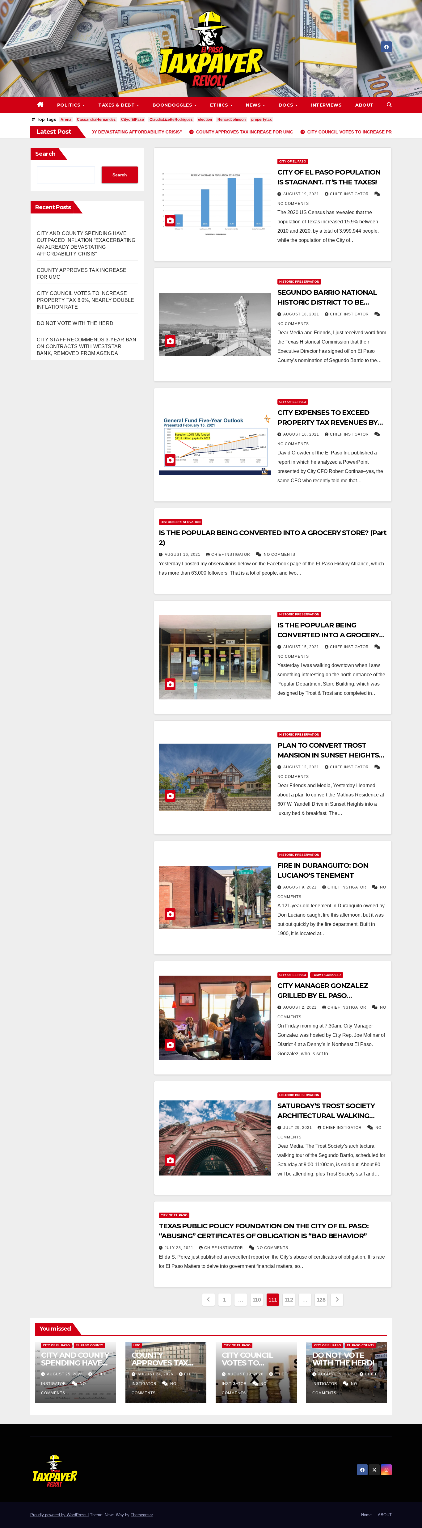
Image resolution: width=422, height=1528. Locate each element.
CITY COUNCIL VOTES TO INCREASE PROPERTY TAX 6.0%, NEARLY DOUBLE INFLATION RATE (85, 300)
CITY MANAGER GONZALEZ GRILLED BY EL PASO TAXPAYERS (322, 995)
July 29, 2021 (298, 1127)
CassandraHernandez (96, 119)
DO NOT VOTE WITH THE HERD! (76, 323)
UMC (136, 1345)
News (254, 105)
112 (289, 1300)
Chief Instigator (350, 194)
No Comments (293, 203)
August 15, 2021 (301, 647)
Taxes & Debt (117, 105)
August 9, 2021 (300, 887)
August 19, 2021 (301, 194)
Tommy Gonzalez (326, 975)
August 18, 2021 (301, 314)
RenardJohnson (231, 119)
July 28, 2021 (180, 1248)
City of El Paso (292, 161)
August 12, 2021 (301, 767)
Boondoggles (173, 105)
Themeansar (142, 1515)
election (205, 119)
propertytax (261, 119)
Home (366, 1515)
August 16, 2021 (301, 434)
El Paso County (89, 1345)
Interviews (326, 105)
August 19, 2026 (246, 1374)
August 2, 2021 (300, 1007)
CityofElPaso (132, 119)
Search (45, 153)
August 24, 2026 (156, 1374)
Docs (287, 105)
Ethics (220, 105)
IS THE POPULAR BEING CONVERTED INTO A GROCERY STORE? (328, 635)
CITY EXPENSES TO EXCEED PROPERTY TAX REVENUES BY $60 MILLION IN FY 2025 (327, 422)
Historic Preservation (299, 281)
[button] (389, 105)
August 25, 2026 (65, 1374)
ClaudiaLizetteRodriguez (171, 119)
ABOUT (364, 105)
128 (321, 1300)
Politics (69, 105)
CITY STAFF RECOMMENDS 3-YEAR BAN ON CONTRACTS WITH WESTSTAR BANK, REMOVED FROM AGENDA (86, 346)
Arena (66, 119)
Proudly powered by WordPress (59, 1515)
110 (256, 1300)
